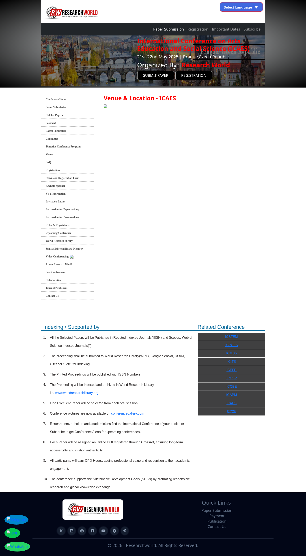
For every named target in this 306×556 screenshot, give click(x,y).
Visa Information (56, 193)
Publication (216, 521)
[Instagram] (82, 531)
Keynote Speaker (55, 185)
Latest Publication (56, 130)
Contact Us (52, 295)
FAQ (48, 162)
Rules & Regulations (57, 225)
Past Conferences (55, 272)
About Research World (59, 264)
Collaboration (54, 280)
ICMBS (231, 353)
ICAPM (231, 395)
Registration (197, 29)
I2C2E (231, 411)
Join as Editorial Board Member (64, 248)
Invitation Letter (55, 201)
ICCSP (231, 378)
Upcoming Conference (58, 233)
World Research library (59, 240)
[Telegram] (114, 531)
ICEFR (231, 370)
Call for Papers (54, 115)
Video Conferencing (58, 256)
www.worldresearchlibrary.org (76, 393)
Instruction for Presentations (62, 217)
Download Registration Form (62, 178)
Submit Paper (155, 75)
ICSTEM (231, 336)
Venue (49, 154)
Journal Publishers (56, 288)
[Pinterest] (124, 531)
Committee (52, 138)
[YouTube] (103, 531)
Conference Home (56, 99)
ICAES (231, 403)
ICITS (231, 361)
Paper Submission (168, 29)
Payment (51, 123)
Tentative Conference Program (63, 146)
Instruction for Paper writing (62, 209)
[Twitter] (61, 531)
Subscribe (252, 29)
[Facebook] (92, 531)
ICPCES (231, 345)
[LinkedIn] (71, 531)
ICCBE (231, 386)
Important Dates (226, 29)
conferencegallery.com (127, 413)
